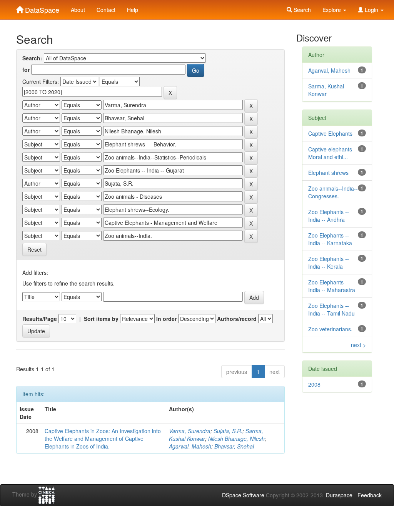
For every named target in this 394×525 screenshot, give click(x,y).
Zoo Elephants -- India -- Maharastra (331, 286)
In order (166, 318)
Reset (34, 249)
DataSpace (41, 8)
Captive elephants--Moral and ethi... (332, 153)
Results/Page (39, 318)
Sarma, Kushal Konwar (326, 90)
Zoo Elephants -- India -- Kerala (328, 262)
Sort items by (101, 318)
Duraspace (339, 495)
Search (301, 9)
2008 (314, 384)
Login (371, 9)
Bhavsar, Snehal (234, 446)
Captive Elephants (330, 133)
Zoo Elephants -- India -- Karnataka (330, 239)
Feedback (369, 495)
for (26, 69)
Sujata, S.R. (228, 431)
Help (132, 9)
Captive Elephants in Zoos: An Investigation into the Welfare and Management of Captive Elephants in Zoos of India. (103, 438)
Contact (106, 9)
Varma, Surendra (189, 431)
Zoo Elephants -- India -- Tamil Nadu (331, 309)
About (78, 9)
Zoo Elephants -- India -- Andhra (328, 215)
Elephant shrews (328, 172)
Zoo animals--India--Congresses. (333, 192)
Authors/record (237, 318)
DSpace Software (243, 495)
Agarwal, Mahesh (190, 446)
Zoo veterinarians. (330, 329)
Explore (332, 9)
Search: (32, 58)
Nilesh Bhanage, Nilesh (236, 438)
